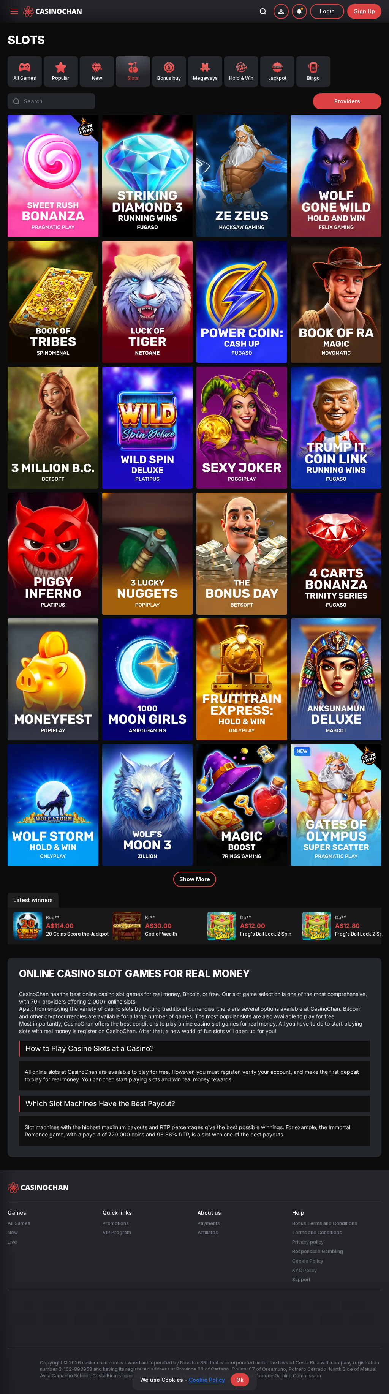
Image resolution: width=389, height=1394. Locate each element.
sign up (364, 11)
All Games (19, 1223)
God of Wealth (161, 934)
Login (327, 11)
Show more (194, 879)
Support (301, 1279)
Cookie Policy (307, 1261)
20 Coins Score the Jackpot (77, 934)
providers (347, 101)
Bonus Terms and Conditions (324, 1223)
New (13, 1232)
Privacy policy (308, 1242)
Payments (209, 1223)
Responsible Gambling (317, 1251)
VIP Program (117, 1232)
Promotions (116, 1223)
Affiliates (208, 1232)
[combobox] (299, 11)
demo (52, 195)
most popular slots (228, 1016)
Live (12, 1242)
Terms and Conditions (317, 1232)
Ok (240, 1380)
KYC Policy (304, 1270)
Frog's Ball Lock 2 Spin (265, 934)
